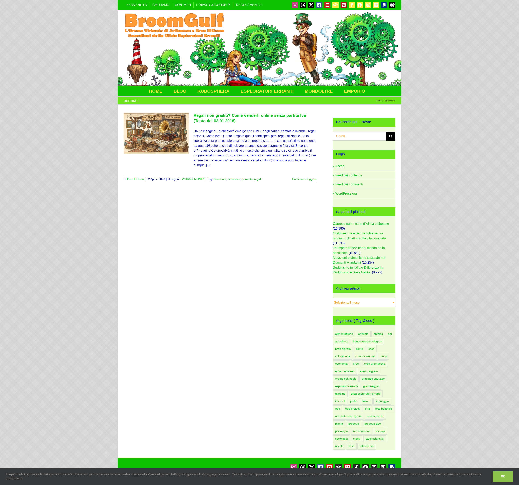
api (390, 333)
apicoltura (341, 341)
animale (363, 333)
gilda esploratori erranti (365, 393)
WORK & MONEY (193, 179)
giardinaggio (371, 386)
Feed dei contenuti (348, 175)
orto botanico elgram (348, 416)
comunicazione (365, 356)
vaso (351, 446)
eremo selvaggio (345, 378)
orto (367, 408)
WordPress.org (346, 193)
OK (503, 476)
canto (359, 348)
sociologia (341, 438)
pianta (339, 423)
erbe (356, 363)
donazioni (220, 179)
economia (234, 179)
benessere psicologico (367, 341)
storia (356, 438)
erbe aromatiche (374, 363)
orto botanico (383, 408)
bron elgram (343, 348)
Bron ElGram (135, 179)
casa (371, 348)
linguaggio (382, 401)
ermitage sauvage (373, 378)
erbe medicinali (345, 371)
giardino (340, 393)
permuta (247, 179)
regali (257, 179)
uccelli (339, 446)
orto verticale (375, 416)
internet (340, 401)
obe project (352, 408)
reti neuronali (361, 431)
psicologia (341, 431)
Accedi (340, 166)
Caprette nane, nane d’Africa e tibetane (361, 223)
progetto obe (372, 423)
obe (337, 408)
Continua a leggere (304, 179)
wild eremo (367, 446)
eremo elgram (369, 371)
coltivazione (342, 356)
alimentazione (344, 333)
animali (378, 333)
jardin (353, 401)
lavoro (366, 401)
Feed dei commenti (349, 184)
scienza (380, 431)
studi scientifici (375, 438)
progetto (353, 423)
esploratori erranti (346, 386)
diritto (383, 356)
